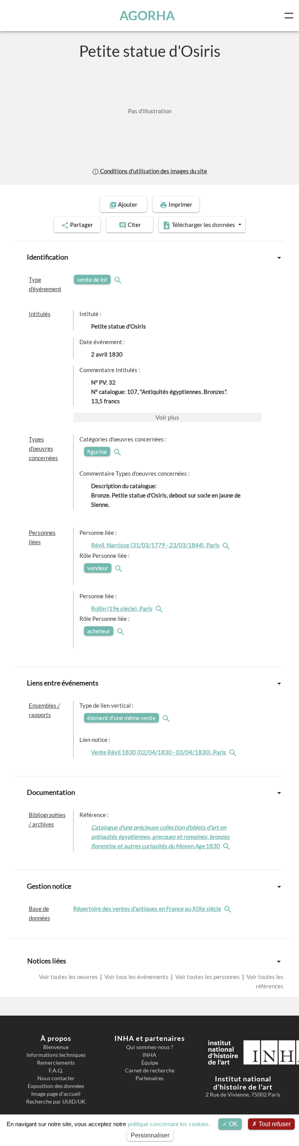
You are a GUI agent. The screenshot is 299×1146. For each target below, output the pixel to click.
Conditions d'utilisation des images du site (153, 170)
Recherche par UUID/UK (56, 1102)
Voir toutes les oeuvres (69, 976)
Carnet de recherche (149, 1070)
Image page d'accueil (56, 1094)
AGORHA (147, 15)
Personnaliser (150, 1135)
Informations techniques (56, 1055)
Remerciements (56, 1063)
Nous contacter (56, 1078)
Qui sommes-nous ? (149, 1047)
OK (232, 1124)
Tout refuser (274, 1124)
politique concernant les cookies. (169, 1124)
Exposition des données (56, 1086)
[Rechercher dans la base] (228, 908)
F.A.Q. (56, 1070)
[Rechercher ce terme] (119, 279)
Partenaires (149, 1078)
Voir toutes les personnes (207, 976)
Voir (167, 417)
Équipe (149, 1063)
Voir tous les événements (136, 976)
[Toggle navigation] (290, 15)
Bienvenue (56, 1047)
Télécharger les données (203, 224)
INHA (149, 1055)
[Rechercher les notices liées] (227, 544)
